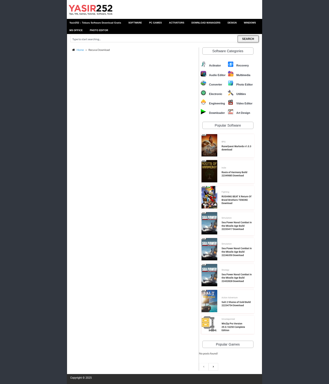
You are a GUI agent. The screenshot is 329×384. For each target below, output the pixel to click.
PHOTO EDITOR (99, 30)
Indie (224, 168)
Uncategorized (228, 319)
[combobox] (154, 39)
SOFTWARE (135, 22)
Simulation (227, 218)
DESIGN (232, 22)
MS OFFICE (76, 30)
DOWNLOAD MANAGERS (205, 22)
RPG (224, 142)
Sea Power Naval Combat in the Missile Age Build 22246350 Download (237, 251)
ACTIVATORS (176, 22)
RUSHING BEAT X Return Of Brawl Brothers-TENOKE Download (236, 200)
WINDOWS (250, 22)
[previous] (204, 367)
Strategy (225, 270)
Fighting (225, 192)
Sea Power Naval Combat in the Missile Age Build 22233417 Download (237, 225)
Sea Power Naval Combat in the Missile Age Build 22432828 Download (237, 278)
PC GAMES (155, 22)
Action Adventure (229, 297)
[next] (213, 367)
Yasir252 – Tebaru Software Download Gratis (95, 22)
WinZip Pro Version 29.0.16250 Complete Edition (233, 327)
